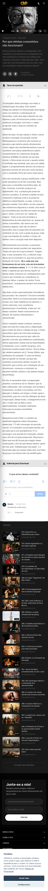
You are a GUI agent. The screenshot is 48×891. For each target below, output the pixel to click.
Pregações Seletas (9, 38)
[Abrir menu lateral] (4, 3)
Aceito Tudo (24, 878)
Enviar (24, 817)
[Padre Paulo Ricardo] (24, 3)
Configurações (24, 885)
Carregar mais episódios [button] (24, 765)
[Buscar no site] (44, 3)
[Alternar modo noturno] (39, 3)
